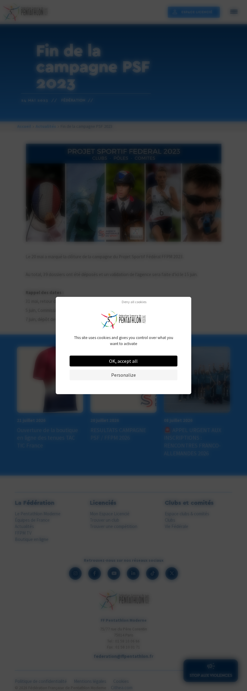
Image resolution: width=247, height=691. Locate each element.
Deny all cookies (134, 302)
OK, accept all (123, 361)
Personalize (123, 375)
